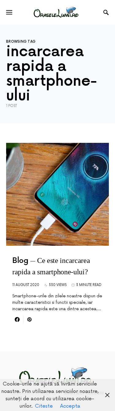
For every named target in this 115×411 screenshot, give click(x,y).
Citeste (44, 406)
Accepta (70, 406)
